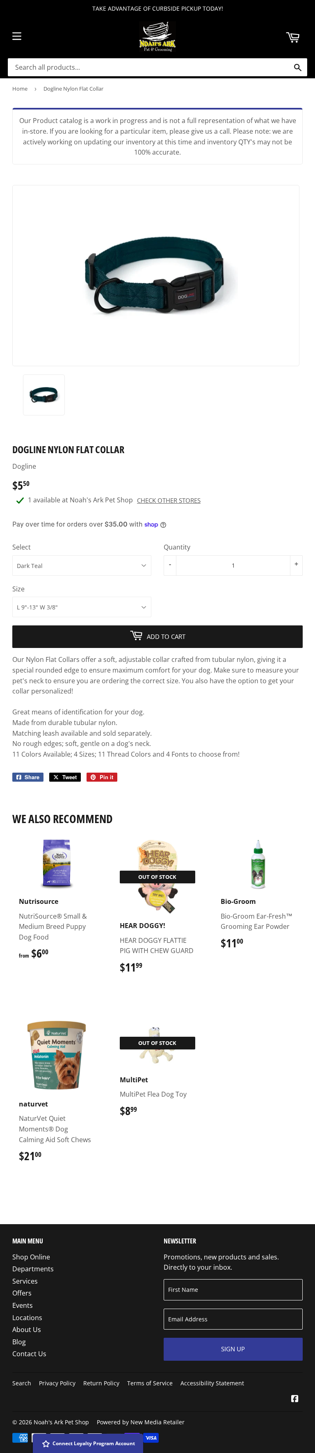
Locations (27, 1317)
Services (25, 1281)
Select (21, 547)
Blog (19, 1341)
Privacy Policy (57, 1383)
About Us (26, 1329)
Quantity (177, 547)
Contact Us (29, 1353)
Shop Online (31, 1256)
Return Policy (101, 1383)
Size (18, 588)
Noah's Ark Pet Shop (61, 1422)
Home (19, 88)
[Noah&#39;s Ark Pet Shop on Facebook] (295, 1399)
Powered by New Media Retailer (141, 1422)
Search (21, 1383)
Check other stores (169, 500)
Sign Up (233, 1349)
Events (22, 1305)
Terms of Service (150, 1383)
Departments (33, 1268)
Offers (22, 1293)
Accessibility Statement (212, 1383)
